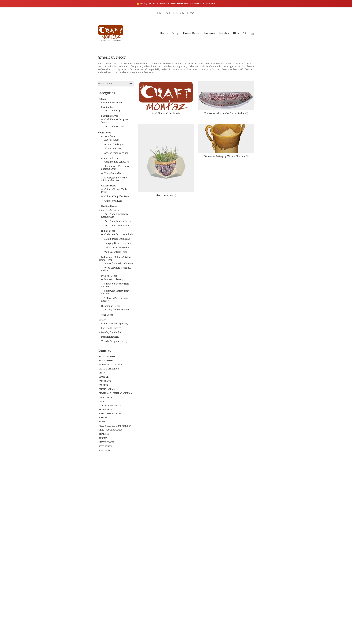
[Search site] (244, 33)
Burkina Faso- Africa (110, 364)
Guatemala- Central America (115, 393)
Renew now (182, 3)
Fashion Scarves (109, 116)
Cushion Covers (109, 206)
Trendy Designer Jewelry (114, 341)
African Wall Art (112, 148)
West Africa (105, 446)
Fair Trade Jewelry (111, 328)
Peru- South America (110, 430)
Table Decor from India (116, 247)
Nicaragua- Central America (115, 426)
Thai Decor (107, 315)
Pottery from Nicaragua (116, 309)
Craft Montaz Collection (116, 161)
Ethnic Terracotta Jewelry (114, 323)
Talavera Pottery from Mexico (114, 299)
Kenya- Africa (106, 409)
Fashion (102, 99)
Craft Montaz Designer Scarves (114, 120)
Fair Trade (105, 381)
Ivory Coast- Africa (110, 405)
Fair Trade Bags (112, 110)
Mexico (103, 417)
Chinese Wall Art (113, 201)
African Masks (111, 139)
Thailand (104, 434)
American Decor (109, 158)
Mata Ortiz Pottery (114, 279)
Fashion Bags (108, 107)
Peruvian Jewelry (110, 337)
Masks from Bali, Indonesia (118, 263)
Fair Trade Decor (110, 210)
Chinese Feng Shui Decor (117, 196)
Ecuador (103, 377)
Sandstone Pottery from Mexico (115, 285)
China (102, 373)
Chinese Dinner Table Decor (114, 190)
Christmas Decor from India (119, 234)
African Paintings (113, 144)
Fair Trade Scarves (114, 126)
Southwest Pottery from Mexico (115, 292)
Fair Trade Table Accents (117, 225)
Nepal (102, 421)
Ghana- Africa (107, 389)
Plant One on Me (113, 173)
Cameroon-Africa (109, 369)
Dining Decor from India (117, 238)
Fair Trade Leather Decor (117, 221)
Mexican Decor (109, 275)
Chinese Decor (108, 185)
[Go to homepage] (111, 33)
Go (130, 83)
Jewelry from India (111, 332)
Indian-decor (108, 230)
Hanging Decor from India (118, 243)
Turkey (103, 438)
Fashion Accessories (111, 102)
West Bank (105, 450)
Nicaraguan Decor (110, 306)
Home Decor (104, 132)
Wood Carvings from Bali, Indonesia (116, 269)
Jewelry (102, 320)
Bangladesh (106, 360)
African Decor (108, 136)
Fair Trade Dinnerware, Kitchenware (115, 215)
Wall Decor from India (115, 252)
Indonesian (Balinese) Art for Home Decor (115, 258)
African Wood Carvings (116, 153)
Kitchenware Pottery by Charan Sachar (115, 167)
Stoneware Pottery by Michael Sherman (114, 179)
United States (106, 442)
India (102, 401)
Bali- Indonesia (107, 356)
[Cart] (252, 33)
